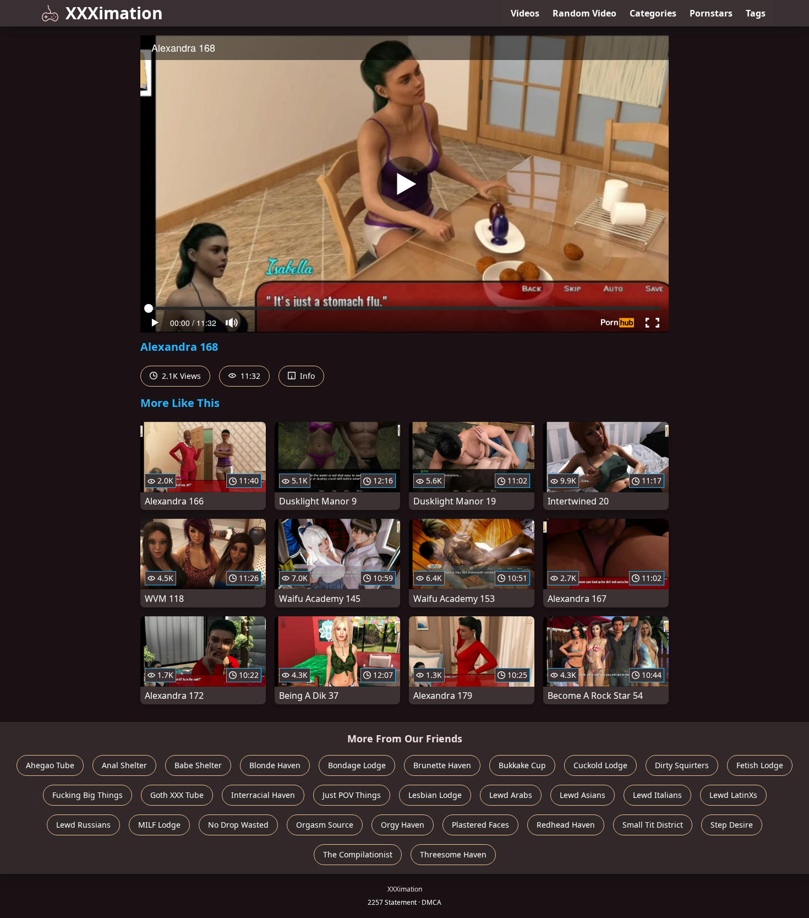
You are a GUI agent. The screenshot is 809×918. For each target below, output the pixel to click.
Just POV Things (351, 795)
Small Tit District (652, 824)
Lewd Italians (657, 795)
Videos (525, 13)
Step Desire (731, 824)
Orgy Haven (402, 824)
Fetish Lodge (759, 765)
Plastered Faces (480, 824)
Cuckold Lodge (600, 765)
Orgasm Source (324, 824)
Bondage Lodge (357, 765)
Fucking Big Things (87, 795)
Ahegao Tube (50, 765)
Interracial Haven (263, 795)
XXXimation (114, 13)
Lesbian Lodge (435, 795)
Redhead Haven (566, 824)
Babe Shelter (198, 765)
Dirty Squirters (682, 765)
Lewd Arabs (510, 795)
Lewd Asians (582, 795)
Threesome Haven (453, 854)
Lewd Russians (83, 824)
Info (306, 376)
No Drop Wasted (238, 824)
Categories (653, 13)
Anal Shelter (124, 765)
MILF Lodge (159, 824)
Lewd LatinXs (733, 795)
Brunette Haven (442, 765)
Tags (756, 13)
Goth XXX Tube (177, 795)
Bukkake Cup (522, 765)
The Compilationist (357, 854)
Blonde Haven (274, 765)
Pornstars (711, 13)
